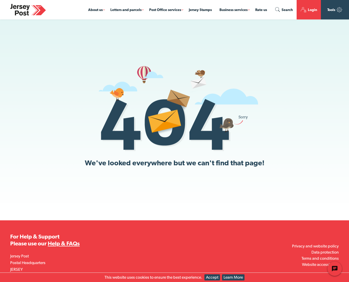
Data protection (325, 252)
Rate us (261, 10)
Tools (331, 10)
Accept (212, 277)
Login (312, 10)
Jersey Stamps (200, 10)
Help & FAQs (64, 243)
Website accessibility (320, 264)
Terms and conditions (320, 258)
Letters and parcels (126, 10)
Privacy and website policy (315, 246)
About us (95, 10)
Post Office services (165, 10)
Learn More (233, 277)
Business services (233, 10)
